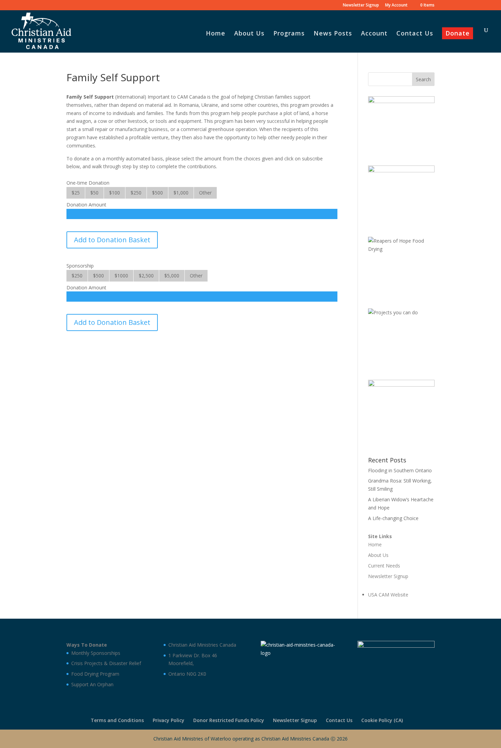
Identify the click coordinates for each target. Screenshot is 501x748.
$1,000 (180, 192)
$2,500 (146, 275)
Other (205, 192)
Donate (457, 34)
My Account (396, 5)
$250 (136, 192)
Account (374, 34)
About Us (249, 34)
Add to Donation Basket (112, 239)
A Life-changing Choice (393, 518)
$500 (157, 192)
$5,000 (171, 275)
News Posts (333, 34)
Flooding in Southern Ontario (400, 470)
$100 (114, 192)
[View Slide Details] (401, 124)
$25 (76, 192)
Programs (289, 34)
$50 (94, 192)
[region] (401, 124)
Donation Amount (86, 204)
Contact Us (414, 34)
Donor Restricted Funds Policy (228, 720)
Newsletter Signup (361, 5)
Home (215, 34)
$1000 (121, 275)
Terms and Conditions (117, 720)
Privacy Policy (168, 720)
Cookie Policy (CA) (382, 720)
